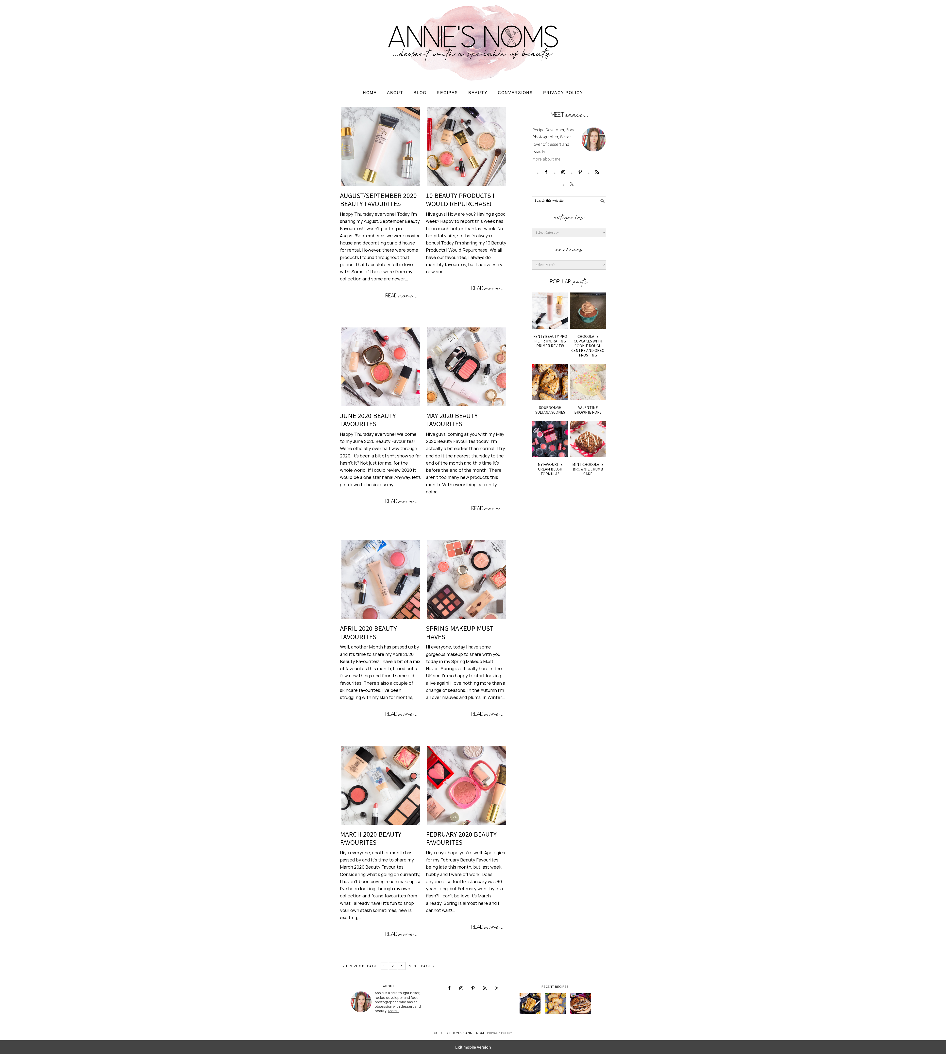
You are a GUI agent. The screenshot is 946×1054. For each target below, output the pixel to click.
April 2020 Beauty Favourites (368, 632)
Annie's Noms (473, 40)
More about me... (547, 159)
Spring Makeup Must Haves (459, 632)
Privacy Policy (499, 1033)
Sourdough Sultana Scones (550, 410)
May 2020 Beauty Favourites (452, 419)
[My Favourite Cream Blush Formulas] (550, 439)
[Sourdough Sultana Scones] (550, 382)
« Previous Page (359, 966)
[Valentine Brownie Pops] (588, 382)
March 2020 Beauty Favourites (370, 838)
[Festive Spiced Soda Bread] (580, 1003)
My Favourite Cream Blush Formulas (550, 469)
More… (393, 1010)
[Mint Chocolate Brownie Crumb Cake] (588, 439)
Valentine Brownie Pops (588, 410)
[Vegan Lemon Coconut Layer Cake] (530, 1003)
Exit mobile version (473, 1047)
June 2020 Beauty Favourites (368, 419)
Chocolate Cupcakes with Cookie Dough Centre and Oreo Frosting (588, 346)
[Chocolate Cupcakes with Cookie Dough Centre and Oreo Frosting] (588, 310)
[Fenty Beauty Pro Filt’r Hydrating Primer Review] (550, 310)
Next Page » (422, 966)
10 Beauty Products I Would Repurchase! (460, 199)
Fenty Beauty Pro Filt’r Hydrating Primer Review (550, 341)
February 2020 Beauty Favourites (461, 838)
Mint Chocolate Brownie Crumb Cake (588, 469)
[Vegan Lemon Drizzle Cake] (555, 1003)
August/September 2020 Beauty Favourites (378, 199)
